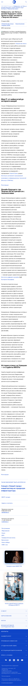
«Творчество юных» (21, 43)
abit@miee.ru (5, 512)
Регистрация (4, 185)
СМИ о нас (5, 544)
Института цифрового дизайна (10, 277)
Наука (3, 533)
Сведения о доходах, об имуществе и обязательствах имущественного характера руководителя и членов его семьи (11, 671)
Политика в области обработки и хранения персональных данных (11, 679)
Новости (10, 6)
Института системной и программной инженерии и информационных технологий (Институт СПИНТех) (13, 178)
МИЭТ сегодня (6, 497)
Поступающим (6, 528)
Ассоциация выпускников (11, 650)
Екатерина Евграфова (7, 279)
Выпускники (5, 540)
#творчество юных (8, 24)
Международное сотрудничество (7, 626)
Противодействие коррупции (10, 665)
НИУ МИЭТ (4, 6)
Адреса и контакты (7, 503)
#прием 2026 (6, 25)
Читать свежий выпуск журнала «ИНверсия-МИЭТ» (14, 604)
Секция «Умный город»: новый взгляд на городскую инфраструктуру (13, 488)
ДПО (3, 535)
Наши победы (6, 542)
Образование (5, 530)
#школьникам (19, 24)
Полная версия (6, 676)
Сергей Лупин (14, 173)
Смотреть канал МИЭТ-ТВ (14, 566)
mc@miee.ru (5, 521)
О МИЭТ (4, 611)
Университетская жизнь (8, 537)
